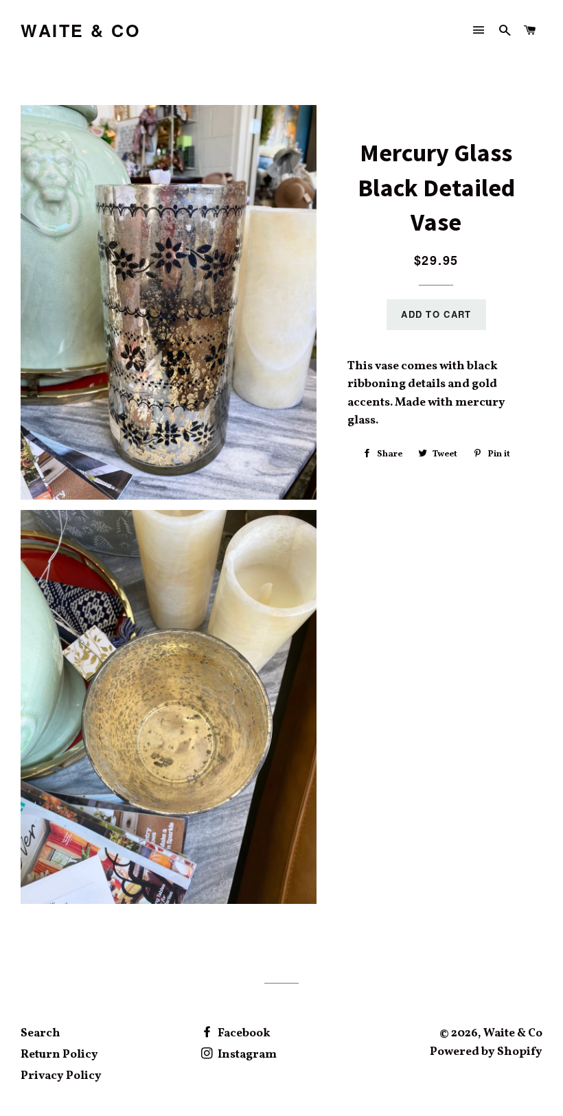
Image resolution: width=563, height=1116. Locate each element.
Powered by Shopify (486, 1052)
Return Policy (59, 1054)
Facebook (243, 1033)
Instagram (246, 1054)
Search (40, 1033)
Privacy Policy (61, 1076)
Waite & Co (80, 31)
